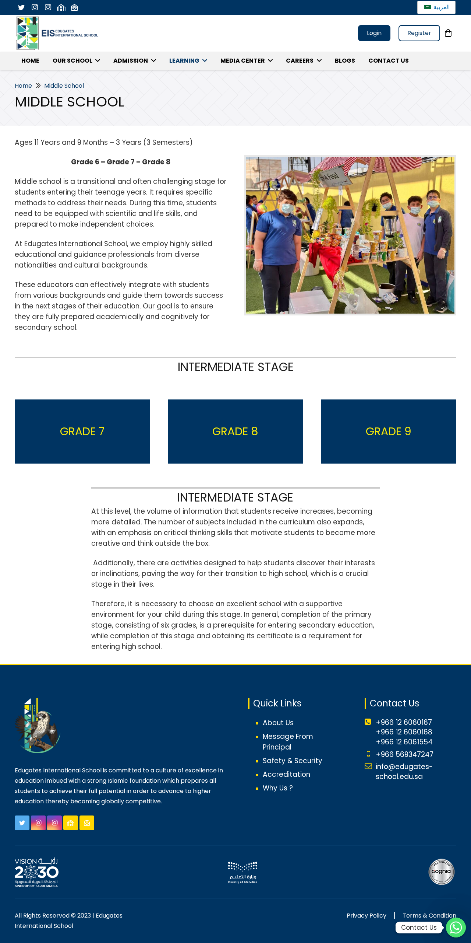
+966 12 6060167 (404, 722)
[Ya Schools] (61, 7)
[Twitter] (21, 7)
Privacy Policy (366, 915)
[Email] (74, 7)
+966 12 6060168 (404, 732)
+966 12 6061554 (404, 742)
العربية (441, 7)
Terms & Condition (429, 915)
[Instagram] (34, 7)
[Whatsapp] (456, 927)
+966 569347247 (404, 754)
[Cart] (448, 33)
